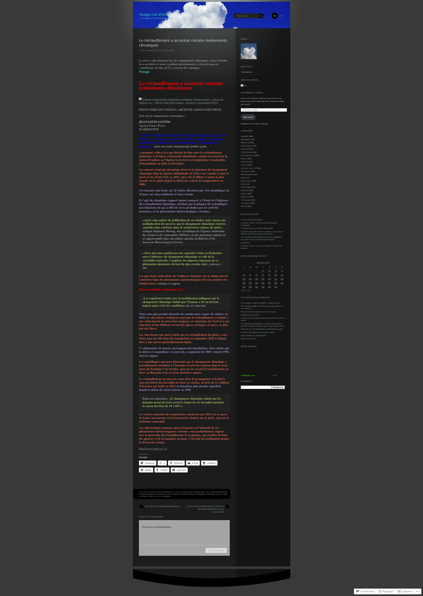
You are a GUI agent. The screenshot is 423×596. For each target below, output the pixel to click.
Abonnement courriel (252, 93)
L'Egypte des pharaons (250, 315)
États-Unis (205, 492)
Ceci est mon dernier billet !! (252, 220)
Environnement (166, 492)
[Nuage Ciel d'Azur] (211, 15)
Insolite (243, 162)
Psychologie (245, 187)
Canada (142, 494)
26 (244, 287)
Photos (243, 184)
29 (263, 287)
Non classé (245, 171)
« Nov (243, 290)
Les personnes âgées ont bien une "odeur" (258, 332)
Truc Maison (246, 203)
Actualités (245, 136)
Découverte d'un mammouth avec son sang (258, 312)
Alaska (185, 492)
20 (250, 283)
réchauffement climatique (205, 494)
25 (282, 283)
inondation (190, 494)
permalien (166, 496)
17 (276, 279)
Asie (190, 492)
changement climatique (155, 494)
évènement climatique (219, 492)
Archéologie (245, 146)
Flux (282, 16)
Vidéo (243, 206)
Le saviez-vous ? (248, 168)
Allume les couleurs (248, 339)
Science (244, 197)
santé (243, 194)
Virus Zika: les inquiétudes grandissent (162, 506)
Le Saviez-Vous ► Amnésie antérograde (257, 228)
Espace (244, 159)
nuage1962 (151, 50)
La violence (245, 243)
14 (257, 279)
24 (276, 283)
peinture (244, 178)
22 (263, 283)
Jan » (249, 290)
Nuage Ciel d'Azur (154, 14)
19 (244, 283)
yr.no (275, 375)
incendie (182, 494)
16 (269, 279)
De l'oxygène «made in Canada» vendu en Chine (260, 303)
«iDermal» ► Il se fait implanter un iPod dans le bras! (262, 329)
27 (250, 287)
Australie (196, 492)
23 (269, 283)
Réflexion (244, 190)
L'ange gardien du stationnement (254, 335)
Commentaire (216, 550)
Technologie (245, 200)
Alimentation (245, 139)
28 (257, 287)
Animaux (244, 143)
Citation (244, 149)
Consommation (247, 152)
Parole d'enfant (247, 174)
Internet (244, 165)
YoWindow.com (248, 375)
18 (282, 279)
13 (250, 279)
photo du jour (246, 181)
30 (269, 287)
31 (276, 287)
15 (263, 279)
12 (244, 279)
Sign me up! (248, 117)
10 (276, 275)
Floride (175, 494)
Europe (168, 494)
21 (257, 283)
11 (282, 275)
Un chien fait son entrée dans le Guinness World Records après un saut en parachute (205, 507)
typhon (219, 494)
